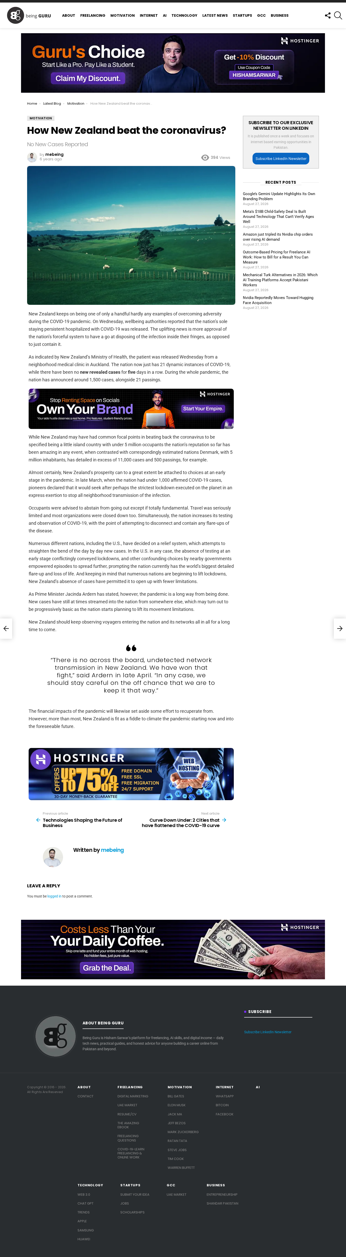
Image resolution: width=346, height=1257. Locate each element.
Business (280, 15)
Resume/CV (127, 1114)
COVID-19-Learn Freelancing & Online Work (131, 1153)
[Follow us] (327, 15)
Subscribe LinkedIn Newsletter (281, 158)
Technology (184, 15)
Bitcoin (222, 1105)
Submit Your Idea (134, 1194)
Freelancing (92, 15)
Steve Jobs (177, 1150)
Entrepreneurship (222, 1194)
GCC (261, 15)
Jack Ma (175, 1114)
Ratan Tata (177, 1140)
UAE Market (127, 1105)
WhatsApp (225, 1096)
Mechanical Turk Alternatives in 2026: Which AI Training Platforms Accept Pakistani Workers (280, 280)
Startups (242, 15)
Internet (149, 15)
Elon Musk (177, 1105)
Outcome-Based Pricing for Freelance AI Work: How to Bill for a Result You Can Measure (276, 257)
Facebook (225, 1114)
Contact (85, 1096)
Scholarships (132, 1212)
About (68, 15)
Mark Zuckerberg (183, 1132)
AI (164, 15)
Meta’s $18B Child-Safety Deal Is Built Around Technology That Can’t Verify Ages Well (278, 216)
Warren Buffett (181, 1167)
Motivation (122, 15)
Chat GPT (85, 1203)
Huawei (84, 1239)
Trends (84, 1212)
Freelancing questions (128, 1138)
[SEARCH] (338, 15)
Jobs (124, 1203)
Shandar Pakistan (222, 1203)
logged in (54, 896)
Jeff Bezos (177, 1123)
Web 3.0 (84, 1194)
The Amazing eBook (128, 1125)
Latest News (215, 15)
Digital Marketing (133, 1096)
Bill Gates (176, 1096)
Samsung (86, 1230)
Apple (82, 1221)
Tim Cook (176, 1158)
